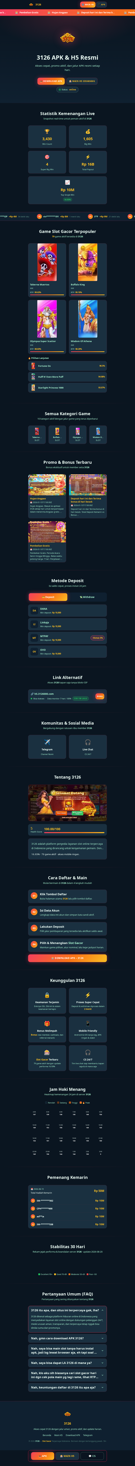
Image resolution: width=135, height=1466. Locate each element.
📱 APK (101, 4)
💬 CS (92, 1456)
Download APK (73, 1435)
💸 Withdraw (87, 597)
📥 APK (42, 1456)
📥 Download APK (51, 81)
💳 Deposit (48, 597)
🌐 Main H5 (88, 4)
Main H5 (58, 1435)
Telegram (87, 1435)
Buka (100, 696)
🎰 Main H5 (67, 1456)
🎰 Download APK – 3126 (67, 958)
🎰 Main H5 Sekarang (82, 81)
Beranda (47, 1435)
